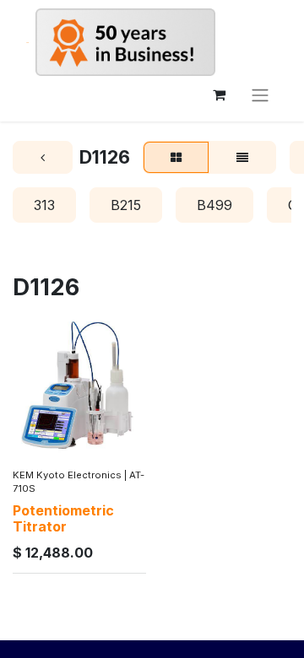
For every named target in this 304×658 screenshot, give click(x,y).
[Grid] (176, 158)
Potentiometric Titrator (63, 518)
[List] (242, 158)
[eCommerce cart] (219, 94)
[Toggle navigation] (260, 94)
